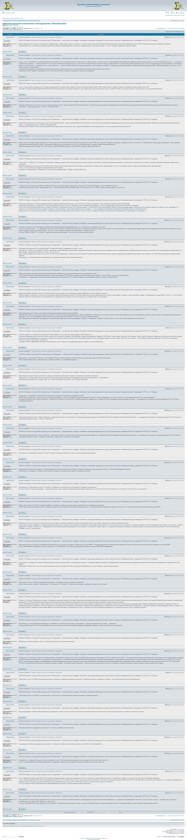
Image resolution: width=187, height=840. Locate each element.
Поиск (173, 12)
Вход (5, 12)
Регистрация (12, 12)
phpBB (86, 838)
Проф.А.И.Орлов (13, 25)
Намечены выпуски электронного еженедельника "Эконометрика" (34, 23)
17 (178, 28)
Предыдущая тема (170, 31)
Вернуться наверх (7, 51)
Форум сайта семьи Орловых (93, 6)
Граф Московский (10, 593)
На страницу (159, 28)
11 (168, 28)
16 (176, 28)
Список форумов (7, 20)
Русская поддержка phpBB (93, 839)
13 (171, 28)
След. (183, 28)
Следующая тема (180, 31)
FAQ (168, 12)
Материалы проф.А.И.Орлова (19, 20)
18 (180, 28)
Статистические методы (34, 20)
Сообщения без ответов (8, 18)
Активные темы (19, 18)
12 (169, 28)
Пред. (163, 28)
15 (175, 28)
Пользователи (180, 12)
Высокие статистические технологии (93, 4)
